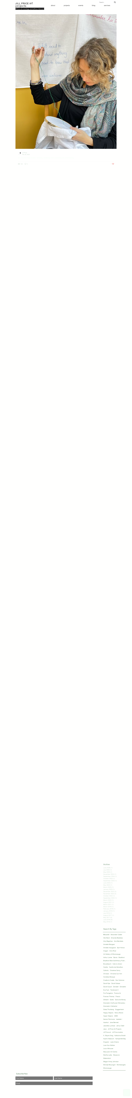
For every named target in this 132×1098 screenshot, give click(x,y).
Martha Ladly (107, 1055)
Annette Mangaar (109, 944)
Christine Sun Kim (116, 974)
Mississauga (107, 1068)
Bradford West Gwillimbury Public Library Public (114, 961)
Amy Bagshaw (108, 941)
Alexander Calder (116, 934)
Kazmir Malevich (108, 1039)
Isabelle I (119, 1019)
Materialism (107, 1058)
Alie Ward (106, 938)
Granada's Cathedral (110, 1006)
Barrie (115, 957)
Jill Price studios (117, 1032)
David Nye (106, 983)
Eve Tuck (106, 990)
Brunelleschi (107, 964)
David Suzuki (107, 987)
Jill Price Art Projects (114, 1029)
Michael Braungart (109, 1065)
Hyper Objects (108, 1016)
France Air (117, 993)
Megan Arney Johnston (111, 1061)
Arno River (112, 951)
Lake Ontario (114, 1042)
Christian (106, 974)
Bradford (121, 957)
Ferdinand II (114, 990)
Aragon (105, 951)
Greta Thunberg (108, 1009)
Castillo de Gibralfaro (116, 967)
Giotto (112, 1000)
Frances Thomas (108, 996)
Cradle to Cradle (108, 980)
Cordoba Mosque (109, 977)
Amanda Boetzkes (117, 938)
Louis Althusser (108, 1048)
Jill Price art (107, 1032)
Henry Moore (119, 1013)
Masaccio (116, 1055)
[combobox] (107, 2)
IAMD (116, 1016)
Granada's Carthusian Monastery (114, 1003)
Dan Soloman (120, 980)
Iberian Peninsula (109, 1019)
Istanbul (106, 1022)
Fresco (118, 996)
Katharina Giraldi (120, 1035)
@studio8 (106, 934)
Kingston (106, 1042)
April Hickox (121, 948)
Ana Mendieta (118, 941)
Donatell (115, 987)
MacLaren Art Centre (110, 1052)
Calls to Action (117, 964)
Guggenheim (119, 1009)
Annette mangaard (109, 948)
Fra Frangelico (108, 993)
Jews (105, 1029)
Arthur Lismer (107, 957)
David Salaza (115, 983)
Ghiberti (106, 1000)
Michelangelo (121, 1065)
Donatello (123, 987)
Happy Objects (108, 1013)
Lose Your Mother (109, 1045)
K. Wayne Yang (108, 1035)
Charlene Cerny (115, 970)
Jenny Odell (120, 1026)
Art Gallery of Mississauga (111, 954)
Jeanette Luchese (109, 1026)
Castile (105, 967)
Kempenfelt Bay (120, 1039)
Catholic (106, 970)
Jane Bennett (114, 1022)
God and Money (120, 1000)
